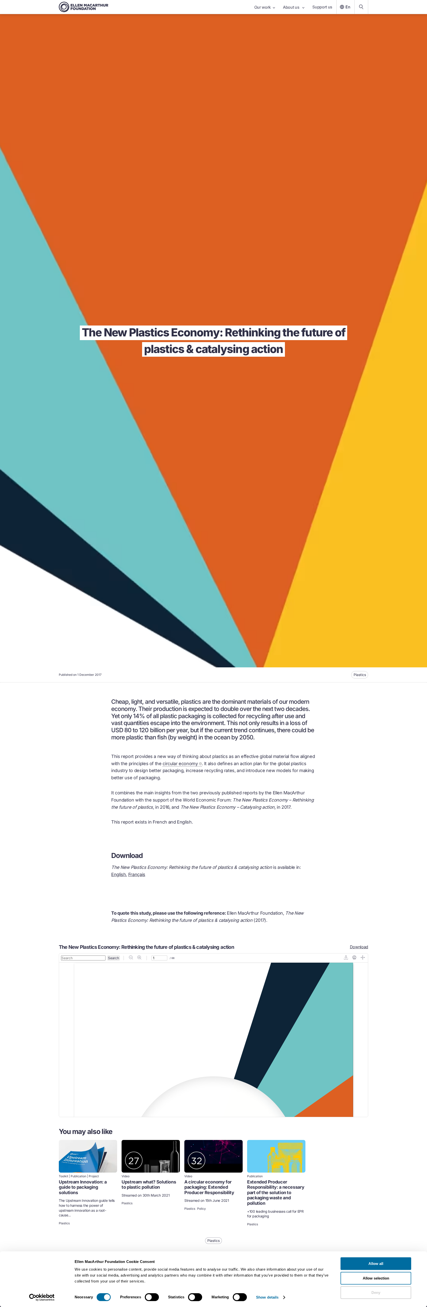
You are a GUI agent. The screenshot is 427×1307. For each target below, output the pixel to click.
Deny (375, 1292)
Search (113, 958)
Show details (267, 1297)
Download (359, 946)
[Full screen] (363, 957)
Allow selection (376, 1278)
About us (291, 7)
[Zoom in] (139, 957)
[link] (88, 1183)
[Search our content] (361, 7)
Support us (322, 6)
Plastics (360, 675)
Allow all (375, 1263)
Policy (201, 1208)
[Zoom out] (131, 957)
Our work (262, 7)
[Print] (354, 957)
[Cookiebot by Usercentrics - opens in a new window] (42, 1297)
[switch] (152, 1297)
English (118, 874)
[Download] (346, 957)
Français (136, 874)
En (347, 6)
